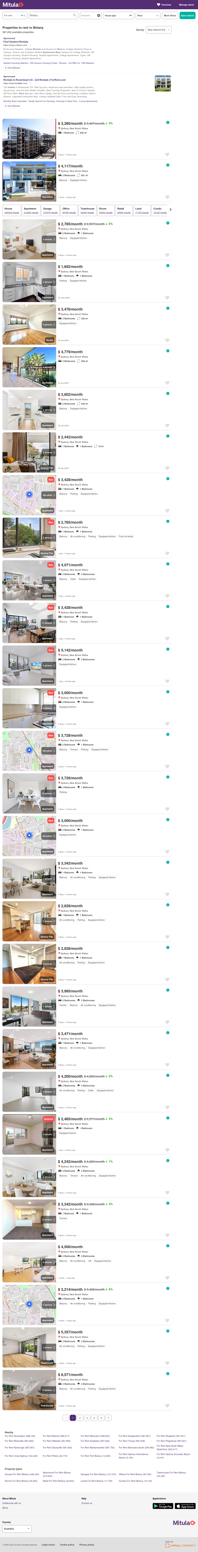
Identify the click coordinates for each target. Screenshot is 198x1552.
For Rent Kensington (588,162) (20, 1435)
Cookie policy (67, 1544)
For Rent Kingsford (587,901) (171, 1435)
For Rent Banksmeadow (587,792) (98, 1447)
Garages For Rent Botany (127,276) (98, 1474)
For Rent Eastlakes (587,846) (95, 1440)
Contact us (87, 1503)
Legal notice (48, 1544)
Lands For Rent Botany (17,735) (96, 1480)
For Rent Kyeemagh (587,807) (20, 1447)
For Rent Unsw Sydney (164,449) (21, 1455)
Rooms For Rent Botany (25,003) (21, 1480)
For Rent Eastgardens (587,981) (135, 1435)
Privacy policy (86, 1544)
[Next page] (108, 1418)
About (5, 1507)
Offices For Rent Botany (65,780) (135, 1474)
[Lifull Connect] (180, 1546)
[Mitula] (13, 4)
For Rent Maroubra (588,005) (95, 1435)
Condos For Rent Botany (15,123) (135, 1480)
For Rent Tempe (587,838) (132, 1440)
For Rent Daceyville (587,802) (57, 1447)
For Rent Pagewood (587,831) (172, 1440)
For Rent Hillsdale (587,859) (57, 1440)
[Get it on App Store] (185, 1506)
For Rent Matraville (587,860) (19, 1440)
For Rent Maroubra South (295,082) (136, 1447)
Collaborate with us (11, 1503)
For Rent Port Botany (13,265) (95, 1455)
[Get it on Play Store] (163, 1506)
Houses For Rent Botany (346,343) (22, 1474)
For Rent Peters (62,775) (55, 1455)
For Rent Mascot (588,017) (56, 1435)
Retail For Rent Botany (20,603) (58, 1480)
